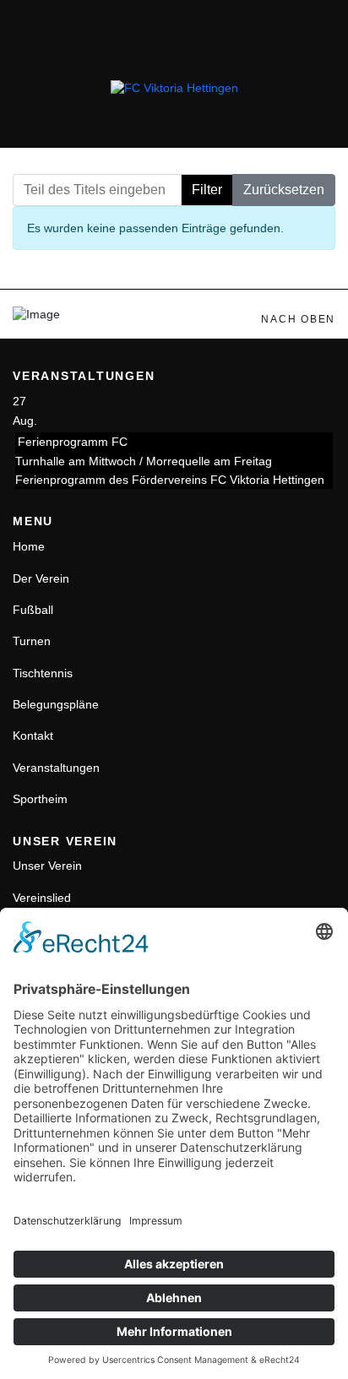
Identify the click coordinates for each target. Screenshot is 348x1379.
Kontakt (33, 735)
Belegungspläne (56, 704)
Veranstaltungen (56, 767)
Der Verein (41, 578)
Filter (207, 189)
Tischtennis (43, 673)
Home (29, 546)
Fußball (33, 609)
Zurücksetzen (283, 189)
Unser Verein (47, 865)
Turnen (32, 641)
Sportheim (40, 799)
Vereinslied (42, 897)
